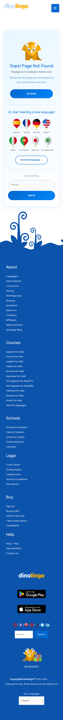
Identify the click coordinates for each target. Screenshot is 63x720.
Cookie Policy (13, 474)
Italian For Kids (14, 366)
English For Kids (14, 362)
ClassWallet (12, 526)
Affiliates (11, 320)
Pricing (10, 291)
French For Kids (14, 357)
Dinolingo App (13, 296)
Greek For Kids (14, 400)
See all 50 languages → (31, 160)
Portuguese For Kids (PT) (19, 381)
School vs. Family (15, 437)
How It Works (13, 281)
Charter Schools (15, 432)
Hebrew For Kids (15, 391)
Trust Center (13, 465)
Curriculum (12, 286)
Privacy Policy (13, 470)
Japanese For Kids (16, 376)
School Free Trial (15, 516)
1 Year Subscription (16, 521)
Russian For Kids (15, 396)
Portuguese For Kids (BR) (19, 386)
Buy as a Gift (12, 511)
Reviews (10, 301)
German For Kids (15, 371)
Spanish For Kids (15, 352)
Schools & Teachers (17, 427)
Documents (12, 484)
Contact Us (12, 553)
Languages (12, 276)
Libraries (11, 447)
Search (41, 634)
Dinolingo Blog (14, 330)
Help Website (13, 548)
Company (11, 315)
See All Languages (16, 405)
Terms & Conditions (16, 479)
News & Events (14, 325)
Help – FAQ (12, 544)
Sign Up (10, 506)
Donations (11, 305)
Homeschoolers (15, 442)
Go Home (31, 94)
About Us (11, 310)
